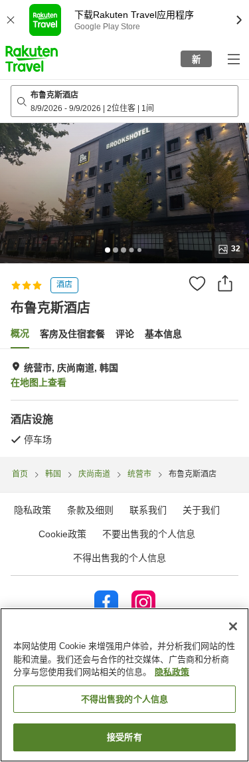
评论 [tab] (125, 333)
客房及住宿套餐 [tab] (72, 333)
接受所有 (124, 737)
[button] (31, 58)
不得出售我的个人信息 (119, 558)
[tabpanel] (124, 403)
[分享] (225, 283)
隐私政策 (172, 672)
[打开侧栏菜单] (233, 58)
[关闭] (233, 626)
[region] (124, 685)
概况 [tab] (20, 333)
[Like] (197, 283)
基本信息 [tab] (163, 333)
